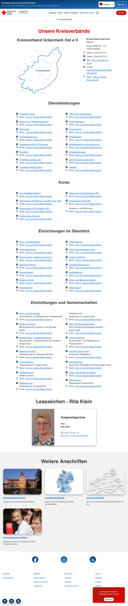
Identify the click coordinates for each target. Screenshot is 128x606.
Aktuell (67, 13)
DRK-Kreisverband (87, 13)
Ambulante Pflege (27, 113)
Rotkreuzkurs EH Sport (29, 215)
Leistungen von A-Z (71, 586)
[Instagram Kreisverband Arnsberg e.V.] (64, 559)
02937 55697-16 (71, 432)
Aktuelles (68, 582)
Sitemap (98, 586)
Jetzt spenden (8, 578)
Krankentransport (76, 121)
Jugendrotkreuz (26, 272)
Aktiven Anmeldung (41, 582)
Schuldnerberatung (77, 151)
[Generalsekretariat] (22, 481)
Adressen (98, 578)
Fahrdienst (24, 151)
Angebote (52, 13)
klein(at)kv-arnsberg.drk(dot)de (74, 435)
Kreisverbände (95, 498)
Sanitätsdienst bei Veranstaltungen (84, 144)
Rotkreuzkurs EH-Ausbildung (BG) (84, 193)
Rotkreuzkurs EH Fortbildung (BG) (34, 208)
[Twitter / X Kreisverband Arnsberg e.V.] (93, 559)
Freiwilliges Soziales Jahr (30, 159)
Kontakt (98, 582)
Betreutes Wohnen (27, 264)
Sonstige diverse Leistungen (81, 159)
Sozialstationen (75, 272)
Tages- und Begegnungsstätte (82, 279)
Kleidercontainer (26, 279)
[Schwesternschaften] (22, 521)
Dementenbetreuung (28, 136)
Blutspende (24, 129)
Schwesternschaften (15, 537)
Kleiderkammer (26, 287)
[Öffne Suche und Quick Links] (97, 12)
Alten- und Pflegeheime (29, 241)
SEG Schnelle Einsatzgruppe (82, 249)
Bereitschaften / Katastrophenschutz (35, 257)
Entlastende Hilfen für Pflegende (33, 144)
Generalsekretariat (14, 498)
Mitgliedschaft (75, 136)
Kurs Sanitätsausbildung (30, 193)
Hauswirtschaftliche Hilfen (30, 167)
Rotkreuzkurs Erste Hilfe (80, 200)
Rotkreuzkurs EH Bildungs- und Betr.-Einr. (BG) (40, 200)
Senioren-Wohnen (77, 257)
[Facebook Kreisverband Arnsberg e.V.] (35, 559)
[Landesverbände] (64, 481)
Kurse (60, 13)
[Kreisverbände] (105, 481)
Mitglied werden (39, 578)
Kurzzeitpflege (75, 129)
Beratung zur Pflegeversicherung (33, 121)
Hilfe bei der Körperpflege (80, 113)
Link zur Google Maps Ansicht (96, 78)
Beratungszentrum (27, 249)
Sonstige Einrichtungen (79, 264)
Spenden (74, 13)
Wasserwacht (75, 287)
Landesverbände (55, 498)
